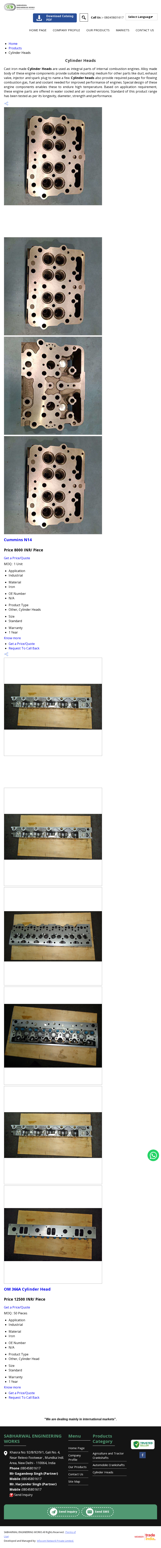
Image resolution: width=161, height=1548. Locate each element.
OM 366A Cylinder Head (27, 1289)
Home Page (38, 30)
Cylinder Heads (103, 1472)
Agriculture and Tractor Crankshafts (108, 1455)
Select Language (140, 17)
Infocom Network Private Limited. (55, 1540)
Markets (122, 30)
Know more (12, 638)
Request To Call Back (24, 648)
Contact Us (145, 30)
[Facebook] (142, 1457)
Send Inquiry (23, 1495)
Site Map (74, 1481)
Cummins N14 (18, 539)
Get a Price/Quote (17, 558)
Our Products (98, 30)
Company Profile (66, 30)
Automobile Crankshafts (109, 1465)
